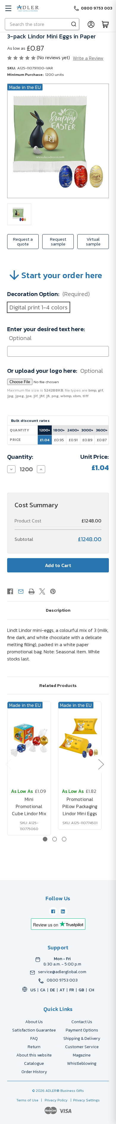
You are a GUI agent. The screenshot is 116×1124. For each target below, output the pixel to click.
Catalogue (34, 1063)
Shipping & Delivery (81, 1038)
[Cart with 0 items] (105, 24)
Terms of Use (27, 1100)
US (33, 990)
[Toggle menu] (8, 8)
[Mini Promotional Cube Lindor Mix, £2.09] (29, 737)
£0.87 (101, 440)
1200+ (44, 430)
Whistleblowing (81, 1063)
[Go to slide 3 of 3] (64, 839)
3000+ (87, 430)
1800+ (59, 430)
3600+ (102, 430)
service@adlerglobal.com (62, 972)
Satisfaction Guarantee (34, 1030)
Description (58, 610)
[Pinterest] (53, 591)
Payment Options (82, 1030)
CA (43, 990)
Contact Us (81, 1022)
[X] (42, 591)
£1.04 (44, 440)
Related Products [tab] (58, 685)
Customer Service (82, 1047)
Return (34, 1047)
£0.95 (59, 440)
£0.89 (87, 440)
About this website (34, 1055)
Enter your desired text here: (46, 333)
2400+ (73, 430)
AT (62, 990)
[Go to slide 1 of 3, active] (45, 839)
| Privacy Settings (84, 1100)
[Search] (73, 24)
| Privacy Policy (53, 1100)
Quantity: (20, 456)
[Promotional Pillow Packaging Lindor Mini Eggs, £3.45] (79, 737)
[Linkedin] (63, 911)
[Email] (21, 591)
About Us (34, 1022)
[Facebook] (10, 591)
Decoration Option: (48, 293)
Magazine (82, 1055)
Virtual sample (93, 241)
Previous (8, 764)
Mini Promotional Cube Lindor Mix (29, 806)
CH (91, 990)
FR (71, 990)
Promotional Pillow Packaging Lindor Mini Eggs (80, 806)
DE (52, 990)
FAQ (34, 1038)
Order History (34, 1072)
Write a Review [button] (88, 58)
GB (81, 990)
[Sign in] (91, 24)
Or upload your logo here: (55, 370)
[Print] (32, 591)
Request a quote (23, 241)
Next (101, 764)
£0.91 (73, 440)
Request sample (58, 241)
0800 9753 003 (62, 980)
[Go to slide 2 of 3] (54, 839)
